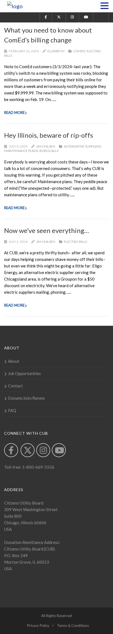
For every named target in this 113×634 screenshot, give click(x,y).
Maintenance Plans (21, 151)
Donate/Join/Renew (26, 398)
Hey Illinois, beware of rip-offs (48, 135)
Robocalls (48, 151)
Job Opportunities (24, 373)
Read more (14, 112)
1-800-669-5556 (37, 467)
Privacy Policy (38, 625)
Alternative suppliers (82, 146)
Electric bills (75, 242)
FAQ (12, 410)
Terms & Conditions (73, 625)
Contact (15, 385)
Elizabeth (55, 51)
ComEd (79, 51)
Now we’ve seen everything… (46, 230)
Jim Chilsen (45, 146)
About (13, 361)
